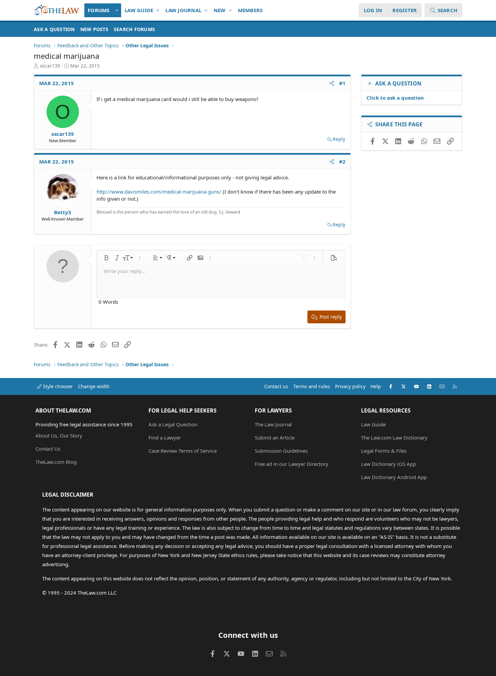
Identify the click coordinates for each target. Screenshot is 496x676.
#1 (342, 83)
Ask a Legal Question (172, 424)
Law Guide (139, 10)
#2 (342, 161)
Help (375, 386)
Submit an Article (275, 437)
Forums (99, 10)
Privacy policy (350, 386)
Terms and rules (311, 386)
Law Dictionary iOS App (388, 463)
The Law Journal (273, 424)
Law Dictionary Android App (394, 477)
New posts (94, 29)
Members (250, 10)
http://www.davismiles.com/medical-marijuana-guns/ (159, 191)
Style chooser (57, 386)
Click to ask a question (395, 97)
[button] (117, 10)
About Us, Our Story (58, 435)
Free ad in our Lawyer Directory (291, 463)
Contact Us (47, 448)
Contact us (276, 386)
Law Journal (183, 10)
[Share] (332, 83)
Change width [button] (94, 386)
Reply (339, 139)
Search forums (134, 29)
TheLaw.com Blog (56, 461)
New (220, 10)
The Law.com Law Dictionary (394, 437)
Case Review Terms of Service (182, 450)
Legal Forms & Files (384, 450)
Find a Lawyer (164, 437)
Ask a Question (54, 29)
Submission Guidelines (281, 450)
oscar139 (50, 65)
